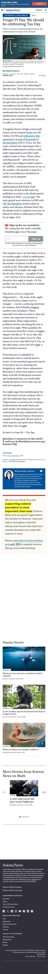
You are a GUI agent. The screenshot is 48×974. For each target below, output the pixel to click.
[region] (24, 799)
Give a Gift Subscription (10, 904)
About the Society (8, 937)
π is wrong (12, 459)
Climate (6, 746)
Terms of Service (30, 956)
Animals (6, 670)
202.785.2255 (41, 954)
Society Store (7, 939)
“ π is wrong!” (29, 197)
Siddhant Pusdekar (17, 805)
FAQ (4, 919)
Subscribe (6, 899)
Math (34, 15)
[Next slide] (43, 792)
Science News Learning (12, 890)
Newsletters (6, 921)
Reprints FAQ (10, 444)
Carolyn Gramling (10, 752)
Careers (5, 945)
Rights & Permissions (10, 924)
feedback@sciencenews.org (30, 442)
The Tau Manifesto (14, 456)
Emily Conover (13, 71)
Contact (5, 929)
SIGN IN (39, 10)
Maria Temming (9, 679)
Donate (5, 942)
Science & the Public (16, 15)
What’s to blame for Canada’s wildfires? (21, 750)
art (34, 133)
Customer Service (8, 907)
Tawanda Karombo (10, 717)
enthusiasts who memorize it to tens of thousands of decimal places (21, 139)
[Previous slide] (4, 792)
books (29, 133)
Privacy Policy (37, 243)
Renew (5, 901)
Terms (29, 243)
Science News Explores (12, 887)
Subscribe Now (39, 4)
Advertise (6, 927)
